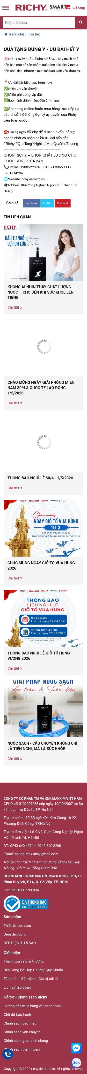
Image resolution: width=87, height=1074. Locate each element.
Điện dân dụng (15, 934)
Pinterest (62, 203)
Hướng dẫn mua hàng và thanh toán (32, 1006)
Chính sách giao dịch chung (26, 1041)
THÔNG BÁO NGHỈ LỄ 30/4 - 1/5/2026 (40, 478)
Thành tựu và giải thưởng (24, 961)
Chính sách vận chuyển (22, 1032)
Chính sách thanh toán (22, 1049)
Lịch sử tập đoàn (17, 987)
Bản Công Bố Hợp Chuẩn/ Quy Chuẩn (33, 970)
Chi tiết (13, 307)
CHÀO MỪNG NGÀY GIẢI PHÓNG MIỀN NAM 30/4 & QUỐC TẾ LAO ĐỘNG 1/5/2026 (40, 387)
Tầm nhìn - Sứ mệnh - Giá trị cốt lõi (31, 979)
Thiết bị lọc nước (17, 925)
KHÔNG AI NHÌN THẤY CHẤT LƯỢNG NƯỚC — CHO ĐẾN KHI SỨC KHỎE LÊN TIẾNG (40, 292)
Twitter (47, 203)
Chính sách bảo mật (20, 1023)
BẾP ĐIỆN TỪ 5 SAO (20, 943)
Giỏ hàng (78, 8)
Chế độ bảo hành (17, 1014)
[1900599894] (7, 1054)
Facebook (31, 203)
